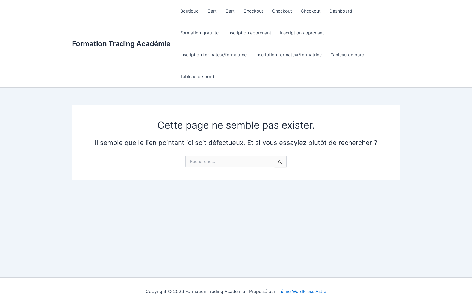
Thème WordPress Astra (301, 291)
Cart (212, 11)
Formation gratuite (199, 32)
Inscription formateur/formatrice (213, 54)
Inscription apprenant (249, 32)
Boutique (189, 11)
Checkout (253, 11)
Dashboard (340, 11)
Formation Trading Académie (121, 43)
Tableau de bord (347, 54)
